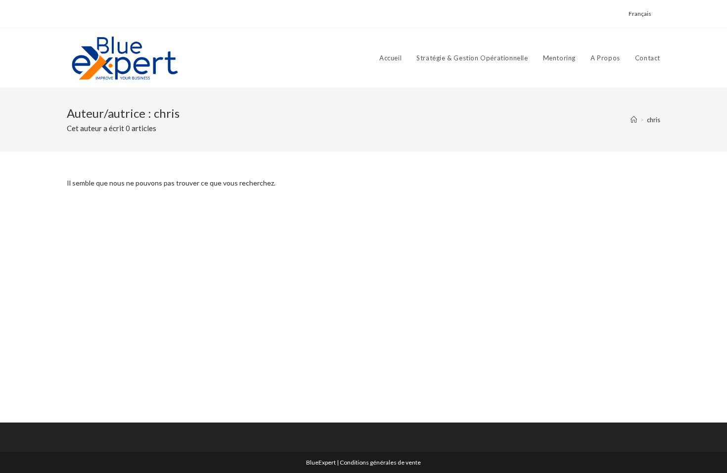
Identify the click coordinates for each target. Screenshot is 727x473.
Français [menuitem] (640, 13)
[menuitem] (640, 14)
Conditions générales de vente (380, 462)
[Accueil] (634, 120)
